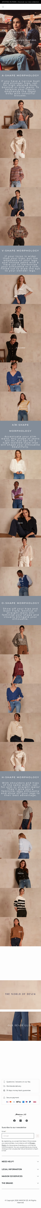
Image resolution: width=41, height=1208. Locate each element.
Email (4, 1131)
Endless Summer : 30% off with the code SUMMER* (20, 2)
